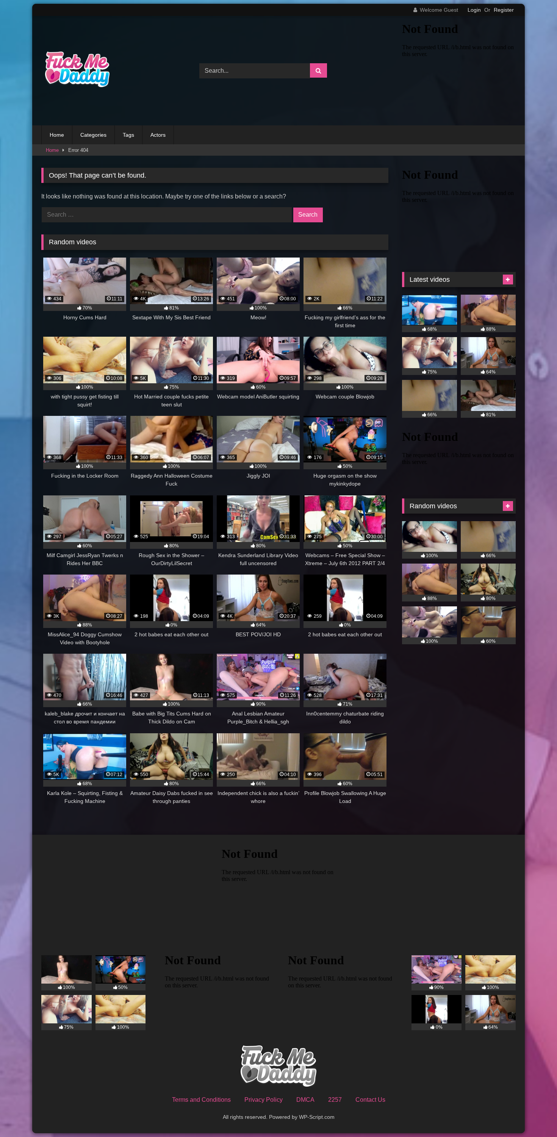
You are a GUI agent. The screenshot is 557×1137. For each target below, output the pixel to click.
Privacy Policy (263, 1099)
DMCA (305, 1099)
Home (57, 135)
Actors (158, 135)
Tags (128, 135)
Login (474, 10)
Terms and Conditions (201, 1099)
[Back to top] (533, 1114)
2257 (335, 1099)
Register (504, 10)
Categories (93, 135)
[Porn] (75, 70)
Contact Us (370, 1099)
